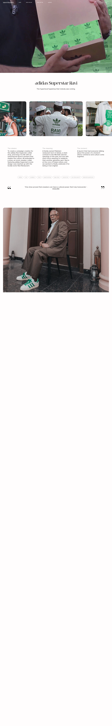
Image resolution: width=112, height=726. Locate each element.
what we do (40, 2)
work (20, 2)
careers (50, 2)
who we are (29, 2)
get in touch (104, 2)
